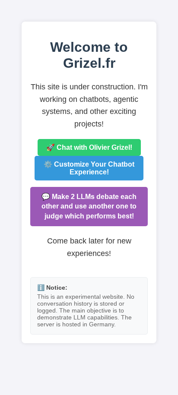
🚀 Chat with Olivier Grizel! (89, 147)
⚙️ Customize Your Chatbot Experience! (89, 168)
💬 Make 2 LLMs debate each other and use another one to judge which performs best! (89, 206)
